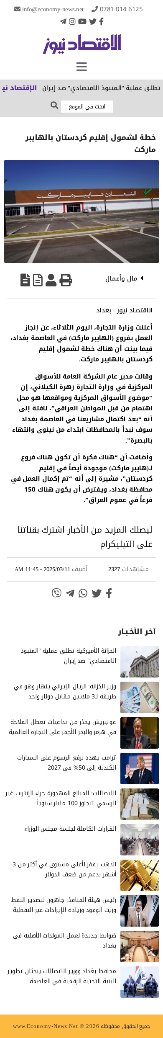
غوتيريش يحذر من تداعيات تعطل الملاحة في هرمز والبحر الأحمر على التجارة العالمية (62, 727)
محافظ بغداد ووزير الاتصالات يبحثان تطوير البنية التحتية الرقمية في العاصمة (62, 976)
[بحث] (54, 106)
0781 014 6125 (121, 9)
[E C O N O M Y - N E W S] (82, 48)
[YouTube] (82, 21)
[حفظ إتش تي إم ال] (38, 280)
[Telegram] (63, 21)
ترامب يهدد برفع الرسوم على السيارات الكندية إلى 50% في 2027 (66, 762)
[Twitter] (93, 21)
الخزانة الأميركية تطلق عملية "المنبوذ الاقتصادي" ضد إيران (68, 656)
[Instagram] (72, 21)
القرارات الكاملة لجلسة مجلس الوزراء (70, 829)
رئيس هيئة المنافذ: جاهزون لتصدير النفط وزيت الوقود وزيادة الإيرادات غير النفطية (63, 905)
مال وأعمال (121, 278)
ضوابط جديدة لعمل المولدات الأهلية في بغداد (64, 940)
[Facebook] (101, 21)
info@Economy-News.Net (53, 9)
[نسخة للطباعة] (65, 280)
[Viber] (56, 593)
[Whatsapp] (83, 593)
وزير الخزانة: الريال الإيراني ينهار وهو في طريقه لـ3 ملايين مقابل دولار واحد (65, 691)
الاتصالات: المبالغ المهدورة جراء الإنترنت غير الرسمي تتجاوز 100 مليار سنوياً (60, 798)
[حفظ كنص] (25, 280)
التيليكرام (117, 544)
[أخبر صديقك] (51, 280)
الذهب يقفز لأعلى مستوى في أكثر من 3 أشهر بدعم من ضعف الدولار (64, 869)
